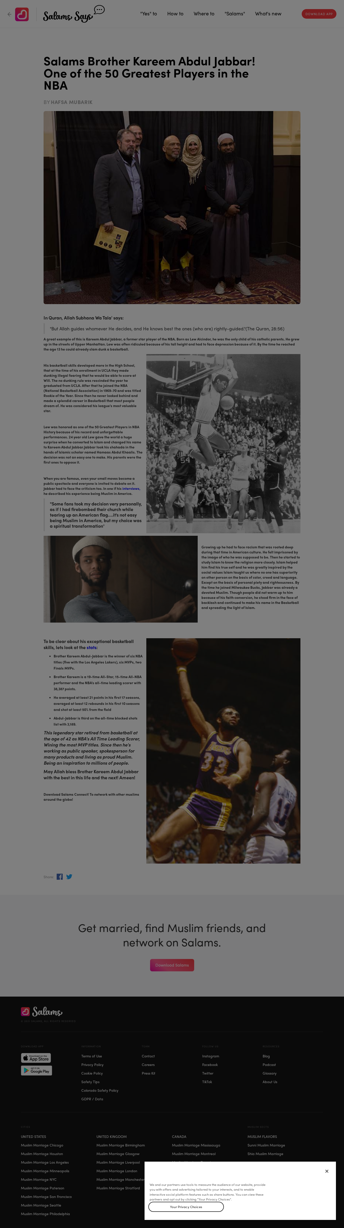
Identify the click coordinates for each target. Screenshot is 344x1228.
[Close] (326, 1171)
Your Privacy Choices (186, 1206)
